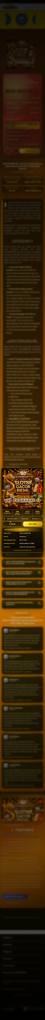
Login (12, 524)
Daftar (32, 524)
